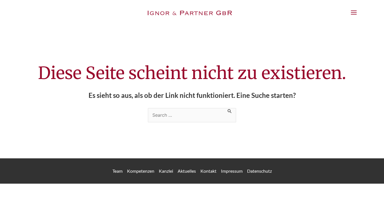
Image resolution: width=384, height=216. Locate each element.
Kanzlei (166, 171)
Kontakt (208, 171)
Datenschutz (259, 171)
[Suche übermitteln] (229, 110)
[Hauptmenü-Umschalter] (354, 13)
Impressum (232, 171)
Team (117, 171)
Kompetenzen (140, 171)
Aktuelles (187, 171)
